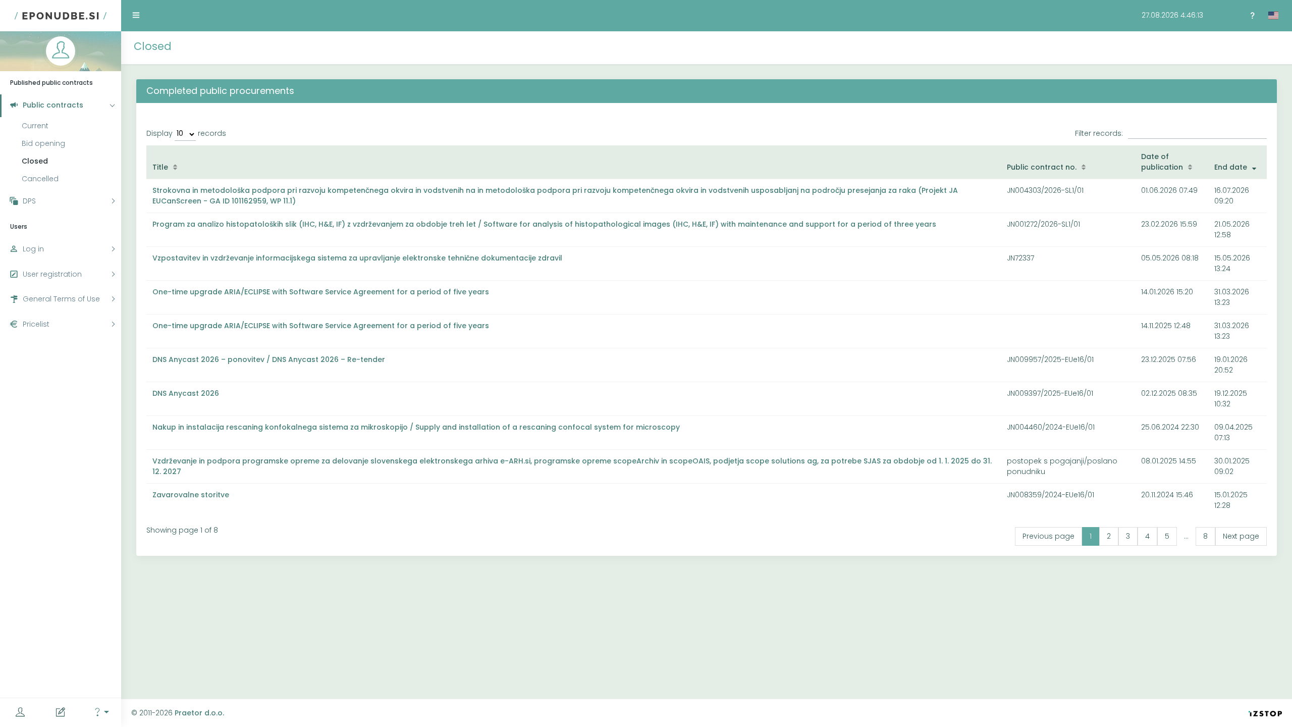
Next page (1241, 536)
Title (160, 167)
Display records (186, 133)
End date (1230, 167)
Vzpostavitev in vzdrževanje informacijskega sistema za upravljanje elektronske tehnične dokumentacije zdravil (357, 258)
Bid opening (43, 143)
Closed (35, 161)
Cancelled (40, 179)
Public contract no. (1041, 167)
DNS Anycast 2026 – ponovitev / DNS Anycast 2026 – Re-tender (268, 359)
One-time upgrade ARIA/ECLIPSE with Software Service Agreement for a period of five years (320, 292)
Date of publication (1162, 161)
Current (35, 126)
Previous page (1048, 536)
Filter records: (1099, 133)
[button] (101, 712)
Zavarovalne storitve (190, 495)
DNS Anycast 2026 (185, 393)
